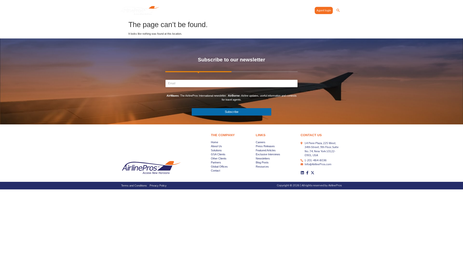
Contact (306, 10)
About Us (207, 10)
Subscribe (231, 112)
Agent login (324, 10)
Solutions (222, 10)
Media (290, 10)
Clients (239, 10)
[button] (338, 10)
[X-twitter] (312, 173)
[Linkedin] (302, 173)
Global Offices (274, 10)
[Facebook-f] (307, 173)
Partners (256, 10)
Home (194, 10)
